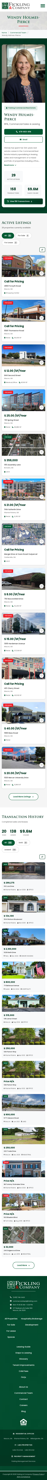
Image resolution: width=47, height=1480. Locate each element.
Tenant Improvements (23, 1365)
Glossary (23, 1358)
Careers (23, 1405)
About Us (23, 1387)
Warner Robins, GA (21, 1438)
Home (4, 32)
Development (31, 1324)
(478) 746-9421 (19, 1297)
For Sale (23, 235)
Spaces (11, 1337)
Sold (23, 842)
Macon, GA (8, 1438)
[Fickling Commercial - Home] (16, 6)
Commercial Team (18, 32)
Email (25, 139)
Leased (9, 849)
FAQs (23, 1377)
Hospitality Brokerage (31, 1318)
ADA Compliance (23, 1477)
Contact (23, 1399)
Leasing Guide (23, 1346)
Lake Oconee (18, 1450)
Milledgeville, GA (36, 1438)
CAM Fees (23, 1371)
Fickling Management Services (23, 1461)
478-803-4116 (25, 132)
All (7, 235)
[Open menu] (42, 5)
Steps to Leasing (23, 1352)
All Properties (11, 1318)
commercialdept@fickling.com (25, 1301)
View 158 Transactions (20, 201)
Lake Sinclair (29, 1450)
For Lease (10, 242)
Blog (23, 1411)
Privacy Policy (38, 1474)
